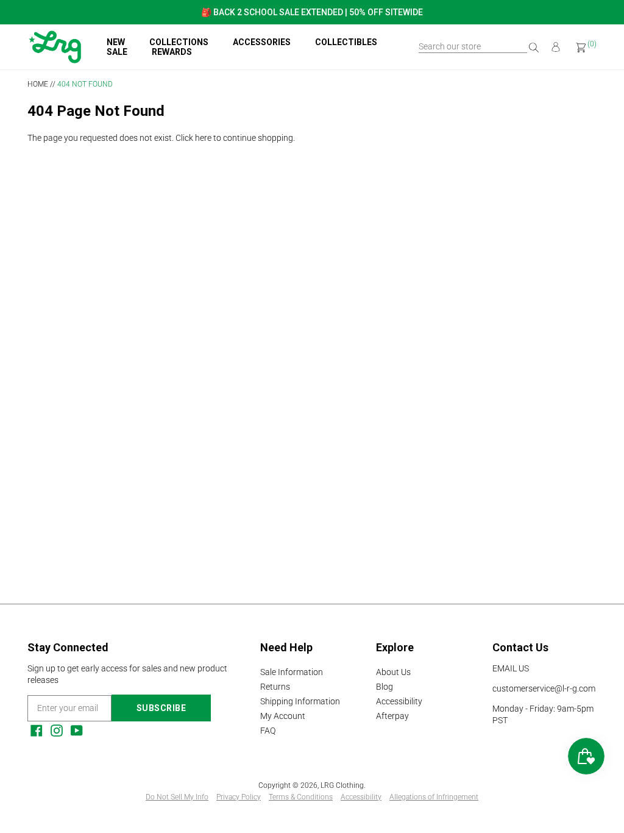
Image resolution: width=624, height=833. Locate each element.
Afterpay (392, 716)
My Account (282, 716)
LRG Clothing (342, 785)
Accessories (262, 42)
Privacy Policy (238, 797)
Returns (275, 687)
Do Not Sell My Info (177, 797)
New (116, 42)
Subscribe (161, 708)
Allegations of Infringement (433, 797)
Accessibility (399, 701)
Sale (117, 52)
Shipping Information (300, 701)
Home (37, 84)
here (203, 138)
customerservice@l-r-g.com (543, 688)
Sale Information (291, 672)
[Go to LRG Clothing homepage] (54, 60)
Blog (384, 687)
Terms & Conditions (301, 797)
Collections (178, 42)
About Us (393, 672)
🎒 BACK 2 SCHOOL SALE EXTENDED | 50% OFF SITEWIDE (312, 12)
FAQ (267, 730)
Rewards (172, 52)
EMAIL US (510, 668)
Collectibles (346, 42)
